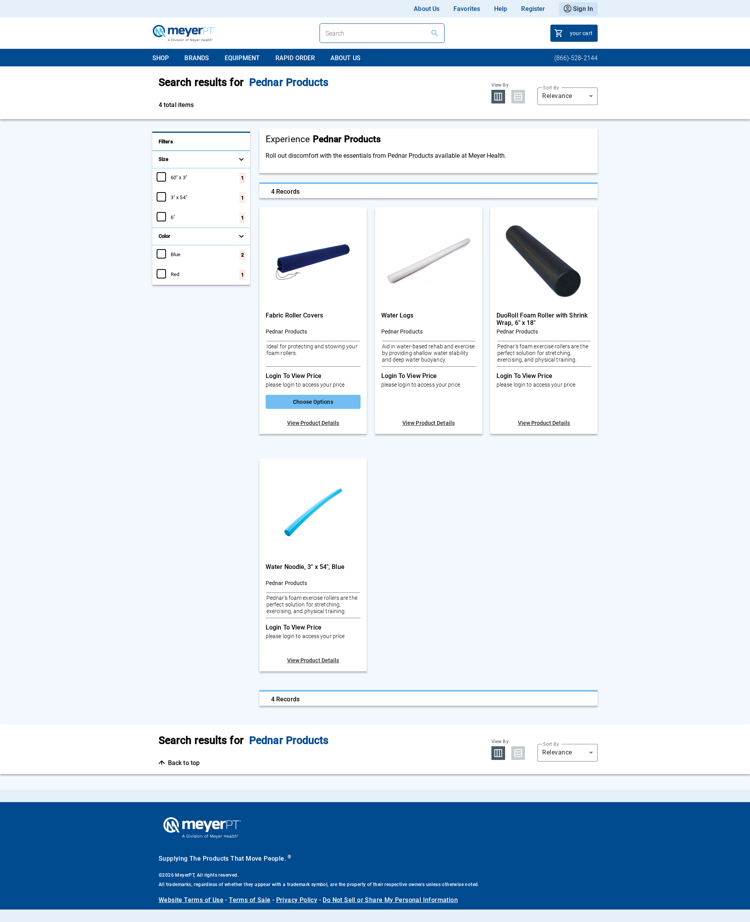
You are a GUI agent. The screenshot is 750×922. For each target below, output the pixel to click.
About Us (426, 8)
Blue (175, 254)
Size (163, 159)
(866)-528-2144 (576, 58)
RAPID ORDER (295, 58)
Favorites (467, 8)
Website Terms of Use (191, 900)
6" (173, 217)
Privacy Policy (297, 900)
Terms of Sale (249, 900)
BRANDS (196, 58)
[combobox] (567, 96)
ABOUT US (345, 58)
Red (175, 274)
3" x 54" (179, 197)
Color (165, 236)
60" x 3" (179, 177)
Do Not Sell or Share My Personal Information (390, 900)
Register (533, 8)
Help (500, 8)
